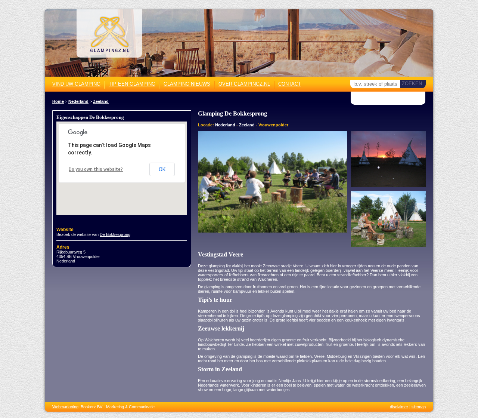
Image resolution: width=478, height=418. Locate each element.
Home (58, 101)
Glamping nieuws (187, 84)
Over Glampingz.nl (244, 84)
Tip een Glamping (132, 84)
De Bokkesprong (115, 234)
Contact (289, 84)
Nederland (78, 101)
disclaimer (399, 407)
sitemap (419, 407)
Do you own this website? (96, 169)
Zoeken (412, 83)
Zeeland (101, 101)
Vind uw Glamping (76, 84)
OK (162, 169)
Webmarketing (65, 407)
